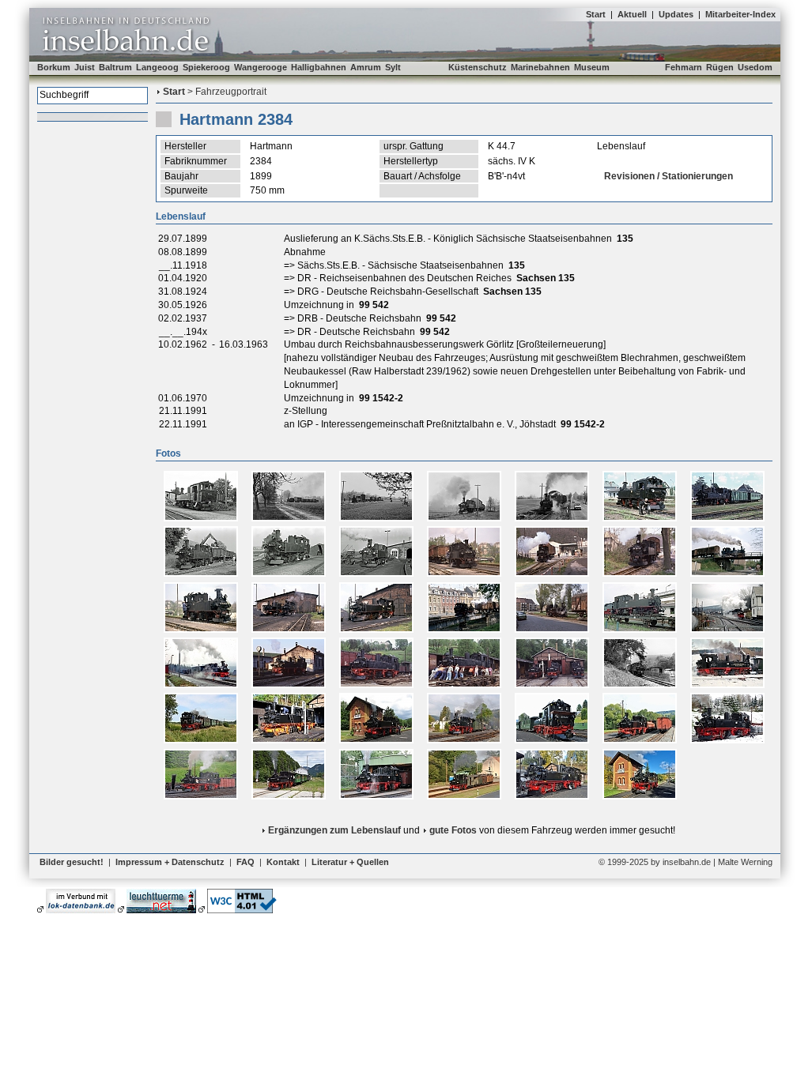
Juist (84, 67)
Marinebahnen (540, 67)
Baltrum (115, 67)
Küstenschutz (477, 67)
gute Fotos (453, 830)
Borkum (53, 67)
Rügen (720, 67)
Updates (676, 14)
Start (596, 14)
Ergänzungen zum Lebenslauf (334, 830)
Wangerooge (260, 67)
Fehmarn (683, 67)
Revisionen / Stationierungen (668, 176)
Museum (592, 67)
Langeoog (157, 67)
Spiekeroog (206, 67)
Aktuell (632, 14)
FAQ (245, 862)
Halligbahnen (318, 67)
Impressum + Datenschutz (170, 862)
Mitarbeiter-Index (740, 14)
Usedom (755, 67)
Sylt (393, 67)
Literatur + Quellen (350, 862)
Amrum (365, 67)
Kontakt (283, 862)
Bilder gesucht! (72, 862)
